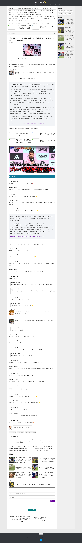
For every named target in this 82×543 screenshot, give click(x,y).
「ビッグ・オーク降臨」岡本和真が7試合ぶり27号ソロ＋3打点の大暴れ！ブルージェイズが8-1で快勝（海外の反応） (34, 20)
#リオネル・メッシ (20, 432)
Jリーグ (31, 4)
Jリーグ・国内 (12, 33)
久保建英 (60, 13)
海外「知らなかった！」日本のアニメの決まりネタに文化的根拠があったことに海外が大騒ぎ (29, 23)
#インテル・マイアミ (12, 432)
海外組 (41, 4)
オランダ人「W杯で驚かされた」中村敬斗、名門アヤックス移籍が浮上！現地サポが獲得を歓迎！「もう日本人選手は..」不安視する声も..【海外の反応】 (42, 16)
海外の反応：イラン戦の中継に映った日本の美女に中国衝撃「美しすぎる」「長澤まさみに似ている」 (43, 519)
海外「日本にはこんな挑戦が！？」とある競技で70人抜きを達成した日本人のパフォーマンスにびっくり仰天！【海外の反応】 (36, 12)
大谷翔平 (69, 13)
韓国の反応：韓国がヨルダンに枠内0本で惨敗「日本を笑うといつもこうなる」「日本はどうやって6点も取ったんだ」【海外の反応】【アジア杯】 (20, 519)
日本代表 (36, 4)
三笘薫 (71, 10)
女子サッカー (46, 4)
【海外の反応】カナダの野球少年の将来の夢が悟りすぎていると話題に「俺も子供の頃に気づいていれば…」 (32, 8)
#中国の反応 (34, 432)
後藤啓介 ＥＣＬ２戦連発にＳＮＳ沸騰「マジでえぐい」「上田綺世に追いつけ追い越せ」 (29, 450)
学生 (56, 4)
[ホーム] (41, 2)
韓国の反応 (66, 10)
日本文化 (51, 4)
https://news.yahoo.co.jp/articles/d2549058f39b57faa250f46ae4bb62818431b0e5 (27, 236)
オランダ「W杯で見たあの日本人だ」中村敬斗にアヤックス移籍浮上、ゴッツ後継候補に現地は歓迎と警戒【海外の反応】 (32, 446)
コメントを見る (32, 509)
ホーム (32, 525)
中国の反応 (61, 10)
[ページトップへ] (41, 534)
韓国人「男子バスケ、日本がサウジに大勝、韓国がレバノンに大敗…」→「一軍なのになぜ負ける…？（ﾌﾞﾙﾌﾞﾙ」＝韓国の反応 (36, 10)
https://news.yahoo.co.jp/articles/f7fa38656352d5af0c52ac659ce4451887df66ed (27, 123)
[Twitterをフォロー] (41, 541)
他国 (59, 4)
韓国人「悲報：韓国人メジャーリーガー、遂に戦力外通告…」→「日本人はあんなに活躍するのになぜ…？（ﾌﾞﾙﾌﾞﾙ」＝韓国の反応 (37, 18)
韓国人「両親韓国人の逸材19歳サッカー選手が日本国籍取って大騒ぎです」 (25, 14)
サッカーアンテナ (25, 4)
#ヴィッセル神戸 (27, 432)
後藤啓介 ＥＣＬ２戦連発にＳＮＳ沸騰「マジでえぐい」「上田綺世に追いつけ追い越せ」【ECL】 (31, 448)
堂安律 (65, 13)
